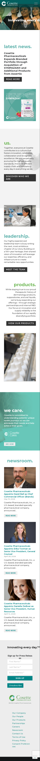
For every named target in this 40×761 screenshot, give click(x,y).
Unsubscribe (15, 685)
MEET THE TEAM (15, 269)
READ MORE (13, 79)
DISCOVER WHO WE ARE (17, 177)
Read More (11, 516)
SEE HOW (10, 444)
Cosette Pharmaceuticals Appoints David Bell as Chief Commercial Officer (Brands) (19, 494)
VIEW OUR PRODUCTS (21, 323)
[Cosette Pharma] (10, 4)
